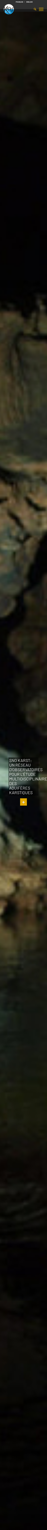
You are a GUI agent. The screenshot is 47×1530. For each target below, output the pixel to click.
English (29, 2)
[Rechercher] (33, 9)
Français (19, 2)
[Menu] (39, 9)
